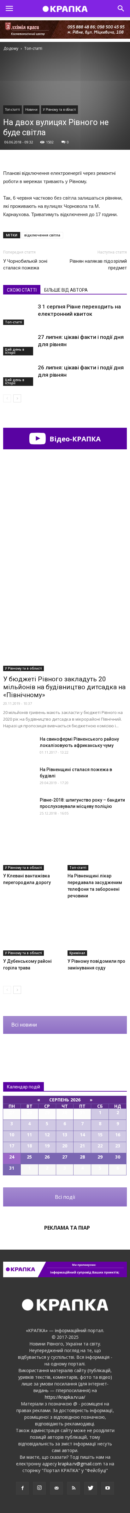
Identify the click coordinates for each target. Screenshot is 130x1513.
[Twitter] (90, 1488)
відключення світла (42, 235)
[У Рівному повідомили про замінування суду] (97, 935)
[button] (121, 8)
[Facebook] (22, 1488)
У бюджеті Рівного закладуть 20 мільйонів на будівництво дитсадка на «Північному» (64, 687)
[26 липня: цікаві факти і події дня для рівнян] (19, 375)
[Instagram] (39, 1488)
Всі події (65, 1196)
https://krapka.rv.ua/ (65, 1397)
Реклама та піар (67, 1227)
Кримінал (77, 953)
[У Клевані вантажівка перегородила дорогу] (33, 849)
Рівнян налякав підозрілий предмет (98, 264)
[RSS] (73, 1488)
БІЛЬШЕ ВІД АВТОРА (66, 290)
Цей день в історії (14, 351)
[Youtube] (107, 1488)
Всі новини (24, 1024)
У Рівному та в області (59, 109)
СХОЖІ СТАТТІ (22, 290)
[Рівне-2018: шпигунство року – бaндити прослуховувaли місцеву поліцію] (19, 808)
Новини (31, 109)
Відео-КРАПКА (74, 438)
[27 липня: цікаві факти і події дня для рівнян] (19, 344)
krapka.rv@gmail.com (80, 1464)
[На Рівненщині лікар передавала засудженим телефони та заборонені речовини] (97, 849)
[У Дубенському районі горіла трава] (33, 935)
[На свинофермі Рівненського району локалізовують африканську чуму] (19, 747)
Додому (10, 48)
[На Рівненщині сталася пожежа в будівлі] (19, 777)
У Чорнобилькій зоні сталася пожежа (25, 264)
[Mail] (56, 1488)
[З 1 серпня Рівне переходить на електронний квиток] (19, 314)
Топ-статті (12, 109)
